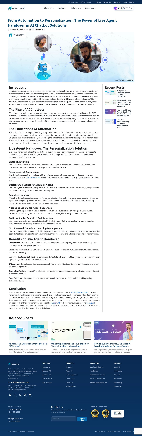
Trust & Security (128, 431)
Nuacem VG (46, 371)
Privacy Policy (100, 431)
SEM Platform (71, 386)
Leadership (118, 371)
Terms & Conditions (114, 431)
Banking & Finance (96, 367)
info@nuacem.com (15, 409)
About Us (117, 367)
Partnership (107, 2)
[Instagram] (25, 395)
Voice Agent (70, 379)
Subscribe (82, 419)
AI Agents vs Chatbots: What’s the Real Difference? (123, 93)
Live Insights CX (71, 375)
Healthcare (94, 371)
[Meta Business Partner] (117, 414)
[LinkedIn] (10, 395)
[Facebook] (15, 395)
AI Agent (69, 367)
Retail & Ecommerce (97, 379)
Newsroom (118, 379)
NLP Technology (32, 177)
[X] (20, 395)
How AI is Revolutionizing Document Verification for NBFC (123, 123)
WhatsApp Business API (98, 383)
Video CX (69, 383)
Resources (89, 8)
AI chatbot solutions (79, 292)
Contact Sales (129, 2)
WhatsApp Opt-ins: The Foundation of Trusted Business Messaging (124, 103)
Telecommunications (98, 375)
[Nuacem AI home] (16, 8)
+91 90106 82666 (14, 412)
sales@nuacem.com (15, 419)
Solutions (75, 8)
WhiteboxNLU (47, 379)
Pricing (98, 2)
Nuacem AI (55, 303)
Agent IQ (69, 371)
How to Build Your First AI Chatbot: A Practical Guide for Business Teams (124, 113)
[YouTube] (30, 395)
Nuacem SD (46, 375)
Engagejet (90, 303)
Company (117, 2)
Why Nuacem (47, 383)
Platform (48, 8)
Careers (117, 375)
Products (61, 8)
